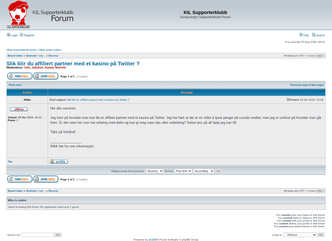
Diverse (53, 55)
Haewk (49, 67)
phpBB (153, 239)
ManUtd (60, 67)
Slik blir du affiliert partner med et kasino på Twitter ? (73, 63)
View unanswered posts (21, 49)
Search (320, 35)
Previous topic (299, 85)
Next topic (317, 85)
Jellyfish (37, 67)
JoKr (27, 67)
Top (10, 161)
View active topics (50, 49)
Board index (15, 55)
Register (28, 35)
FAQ (305, 35)
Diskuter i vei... (35, 55)
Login (14, 35)
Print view (15, 85)
